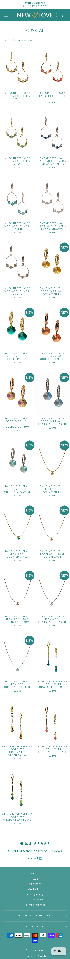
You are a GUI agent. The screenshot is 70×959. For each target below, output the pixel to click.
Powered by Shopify (35, 956)
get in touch (34, 926)
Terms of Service (35, 904)
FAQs (35, 878)
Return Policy (35, 899)
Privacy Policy (35, 894)
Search (35, 873)
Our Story (35, 883)
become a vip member (34, 915)
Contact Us (35, 889)
